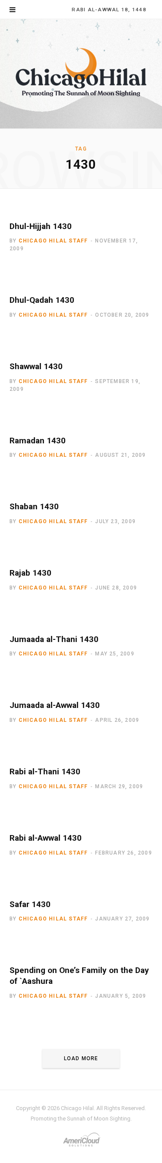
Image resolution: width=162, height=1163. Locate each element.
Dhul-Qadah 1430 (42, 300)
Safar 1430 (30, 904)
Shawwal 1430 (36, 366)
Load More (81, 1058)
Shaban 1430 (34, 506)
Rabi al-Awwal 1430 (46, 838)
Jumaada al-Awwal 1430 (55, 705)
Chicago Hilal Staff (53, 241)
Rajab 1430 (30, 573)
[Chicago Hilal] (81, 73)
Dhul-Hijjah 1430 (41, 226)
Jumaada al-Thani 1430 (54, 639)
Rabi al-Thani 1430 (45, 771)
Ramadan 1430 (38, 441)
